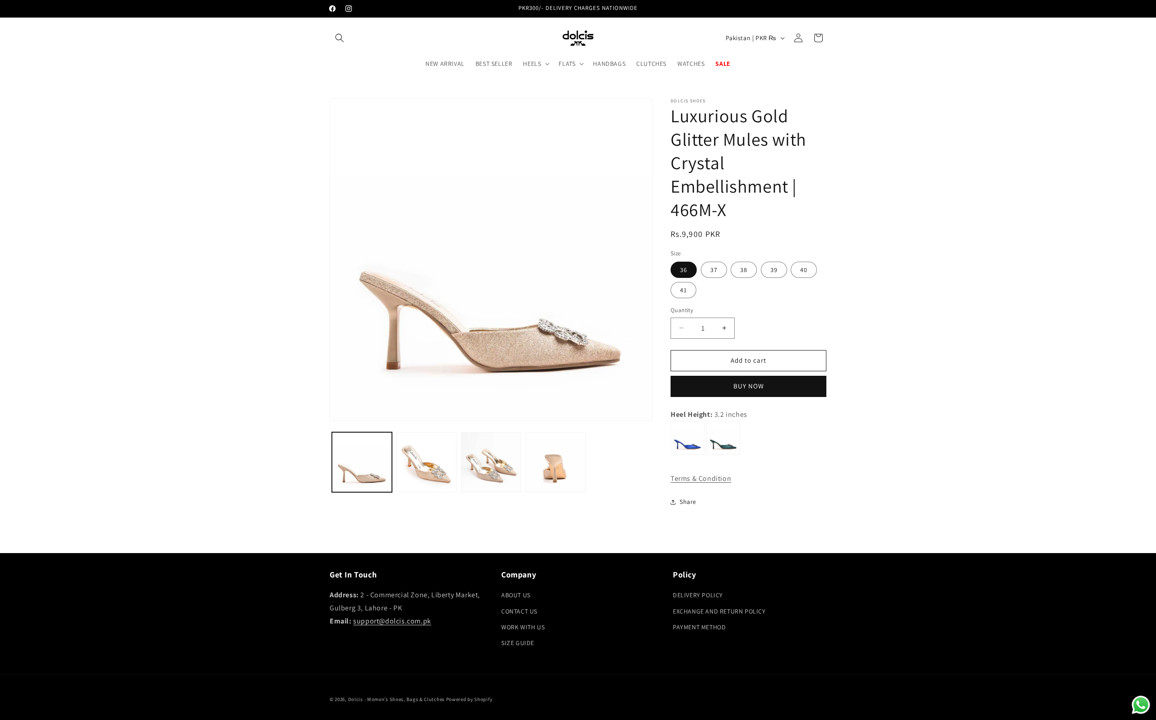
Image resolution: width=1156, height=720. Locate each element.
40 (803, 270)
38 (743, 270)
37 (714, 270)
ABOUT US (516, 595)
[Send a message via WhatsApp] (1140, 704)
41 (683, 290)
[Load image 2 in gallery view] (426, 462)
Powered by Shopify (469, 699)
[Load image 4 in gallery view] (556, 462)
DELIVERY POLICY (698, 595)
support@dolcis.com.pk (392, 621)
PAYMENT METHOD (699, 627)
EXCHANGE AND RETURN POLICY (719, 611)
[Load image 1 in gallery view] (362, 462)
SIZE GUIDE (517, 643)
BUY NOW (748, 386)
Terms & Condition (701, 478)
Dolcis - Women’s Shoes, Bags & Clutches (396, 699)
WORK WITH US (523, 627)
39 (774, 270)
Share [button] (688, 502)
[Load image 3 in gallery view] (491, 462)
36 (683, 270)
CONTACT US (519, 611)
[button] (340, 38)
